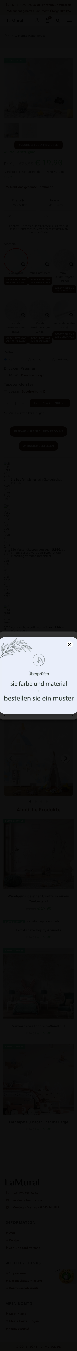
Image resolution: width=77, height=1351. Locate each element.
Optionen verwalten (39, 711)
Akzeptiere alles (39, 699)
